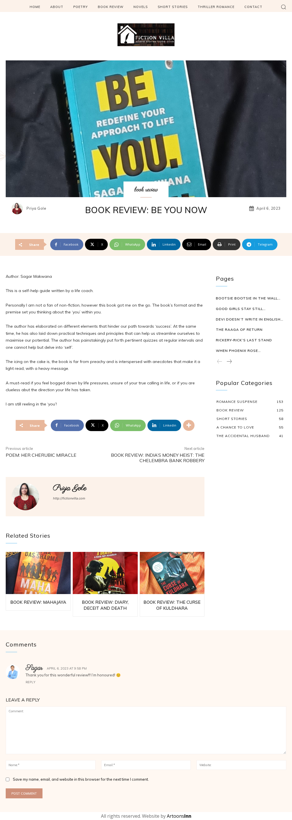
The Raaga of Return (239, 329)
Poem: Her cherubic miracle (41, 455)
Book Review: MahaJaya (38, 602)
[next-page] (229, 362)
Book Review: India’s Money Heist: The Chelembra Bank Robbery (157, 457)
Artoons (179, 816)
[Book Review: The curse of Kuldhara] (172, 573)
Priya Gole (36, 208)
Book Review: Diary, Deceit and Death (105, 605)
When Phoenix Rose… (238, 350)
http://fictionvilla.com (69, 498)
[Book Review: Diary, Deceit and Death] (105, 573)
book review (146, 190)
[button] (283, 7)
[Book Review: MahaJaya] (38, 573)
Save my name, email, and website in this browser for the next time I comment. (81, 779)
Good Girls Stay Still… (241, 309)
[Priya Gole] (18, 208)
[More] (189, 425)
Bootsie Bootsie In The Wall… (248, 298)
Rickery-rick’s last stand (244, 340)
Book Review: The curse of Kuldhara (171, 605)
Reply (30, 682)
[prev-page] (220, 362)
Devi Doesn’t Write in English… (249, 319)
